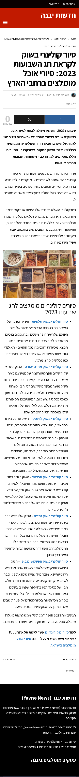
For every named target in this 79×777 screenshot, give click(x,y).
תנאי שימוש (68, 747)
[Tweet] (29, 119)
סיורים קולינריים (57, 632)
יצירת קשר (55, 3)
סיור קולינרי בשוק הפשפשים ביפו (44, 561)
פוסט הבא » (9, 659)
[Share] (60, 119)
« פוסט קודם (69, 659)
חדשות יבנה (58, 15)
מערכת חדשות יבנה (58, 95)
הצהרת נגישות (27, 747)
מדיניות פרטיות (48, 747)
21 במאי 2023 (36, 95)
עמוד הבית (69, 3)
